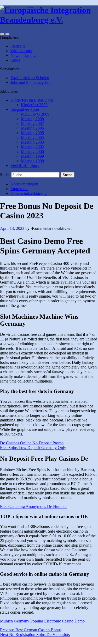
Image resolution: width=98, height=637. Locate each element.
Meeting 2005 (32, 133)
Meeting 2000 (32, 151)
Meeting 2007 (32, 123)
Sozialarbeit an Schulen (29, 78)
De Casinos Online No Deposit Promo (32, 443)
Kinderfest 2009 (34, 105)
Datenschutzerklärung (28, 193)
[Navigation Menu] (7, 34)
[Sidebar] (2, 34)
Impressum (19, 188)
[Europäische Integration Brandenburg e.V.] (49, 19)
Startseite (17, 46)
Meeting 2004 (32, 137)
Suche (5, 174)
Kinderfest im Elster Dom (31, 100)
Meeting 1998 (32, 161)
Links (15, 60)
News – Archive (23, 55)
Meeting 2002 (32, 147)
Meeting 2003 (32, 142)
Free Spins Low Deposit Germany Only (33, 447)
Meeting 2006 (32, 128)
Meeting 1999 (32, 156)
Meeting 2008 (32, 119)
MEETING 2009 (35, 114)
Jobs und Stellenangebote (31, 82)
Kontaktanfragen (24, 184)
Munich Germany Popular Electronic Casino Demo (42, 621)
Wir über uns (21, 51)
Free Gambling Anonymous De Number (33, 506)
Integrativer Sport (24, 109)
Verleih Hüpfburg (24, 165)
